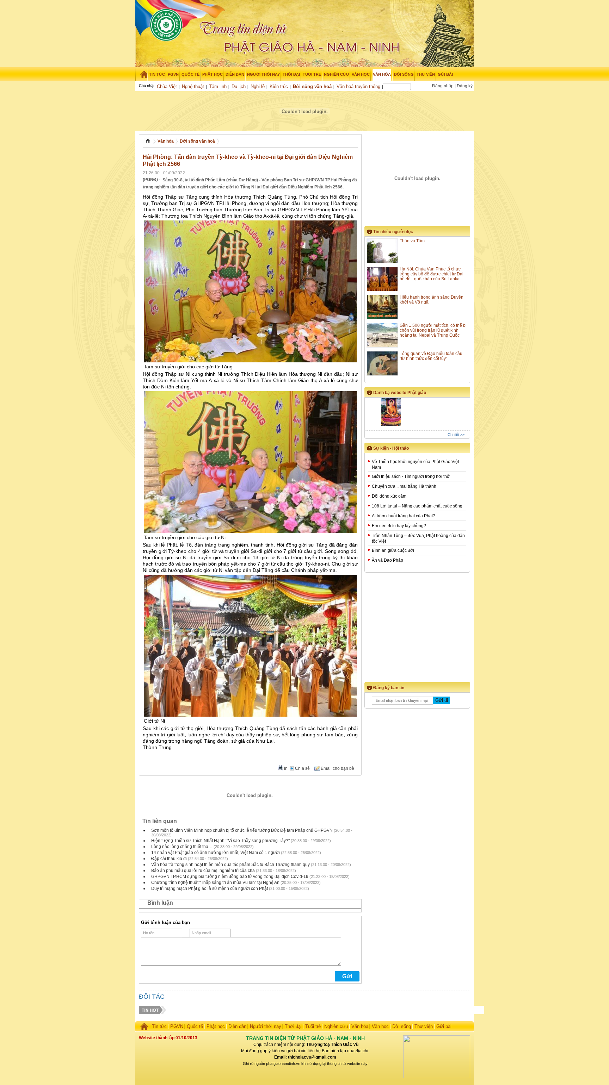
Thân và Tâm (412, 240)
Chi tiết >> (456, 434)
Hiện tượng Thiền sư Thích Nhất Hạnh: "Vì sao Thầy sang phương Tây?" (220, 840)
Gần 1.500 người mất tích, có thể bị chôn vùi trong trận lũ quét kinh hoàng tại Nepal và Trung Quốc (433, 330)
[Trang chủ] (141, 74)
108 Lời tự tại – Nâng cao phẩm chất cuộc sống (417, 506)
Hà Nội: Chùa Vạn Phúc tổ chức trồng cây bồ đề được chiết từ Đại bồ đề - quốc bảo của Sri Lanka (431, 274)
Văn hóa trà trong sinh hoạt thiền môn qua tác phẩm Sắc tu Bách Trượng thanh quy (230, 864)
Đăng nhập (443, 85)
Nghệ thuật (193, 86)
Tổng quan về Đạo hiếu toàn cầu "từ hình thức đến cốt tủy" (431, 356)
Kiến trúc (279, 86)
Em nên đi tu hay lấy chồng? (399, 525)
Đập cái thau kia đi (169, 858)
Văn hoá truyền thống (358, 86)
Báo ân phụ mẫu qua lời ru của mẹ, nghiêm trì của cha (203, 870)
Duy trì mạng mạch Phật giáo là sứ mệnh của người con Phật (209, 888)
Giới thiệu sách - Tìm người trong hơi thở (411, 476)
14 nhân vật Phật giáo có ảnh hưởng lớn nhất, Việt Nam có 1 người (215, 852)
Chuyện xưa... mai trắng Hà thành (404, 486)
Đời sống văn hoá (312, 86)
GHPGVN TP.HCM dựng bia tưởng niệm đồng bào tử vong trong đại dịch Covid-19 (229, 876)
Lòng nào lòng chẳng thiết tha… (182, 846)
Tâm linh (218, 86)
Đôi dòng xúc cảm (389, 496)
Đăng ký (465, 85)
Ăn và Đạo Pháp (387, 560)
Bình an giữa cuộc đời (393, 550)
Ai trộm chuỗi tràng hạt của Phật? (403, 515)
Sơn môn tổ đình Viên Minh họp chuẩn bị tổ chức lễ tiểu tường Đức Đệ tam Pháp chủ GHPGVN (242, 830)
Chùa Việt (167, 86)
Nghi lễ (258, 86)
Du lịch (239, 86)
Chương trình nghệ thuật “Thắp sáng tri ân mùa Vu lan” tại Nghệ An (215, 882)
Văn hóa (166, 141)
